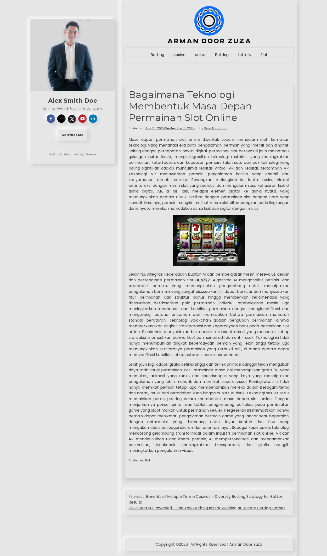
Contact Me (73, 134)
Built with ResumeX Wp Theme (72, 154)
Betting (157, 54)
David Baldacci (215, 128)
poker (200, 54)
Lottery (244, 54)
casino (179, 54)
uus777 (202, 280)
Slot (264, 54)
